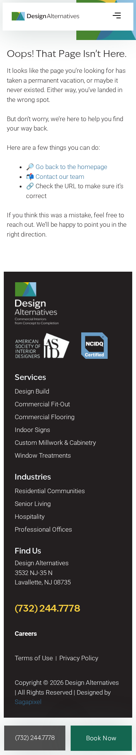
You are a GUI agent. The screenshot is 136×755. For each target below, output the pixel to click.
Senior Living (33, 503)
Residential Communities (50, 491)
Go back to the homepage (71, 167)
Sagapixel (28, 702)
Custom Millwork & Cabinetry (55, 442)
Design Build (32, 391)
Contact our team (60, 176)
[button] (117, 16)
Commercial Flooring (44, 417)
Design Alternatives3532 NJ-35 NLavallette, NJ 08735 (43, 572)
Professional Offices (43, 529)
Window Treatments (43, 455)
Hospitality (30, 516)
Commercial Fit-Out (42, 404)
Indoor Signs (32, 430)
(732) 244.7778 (47, 608)
